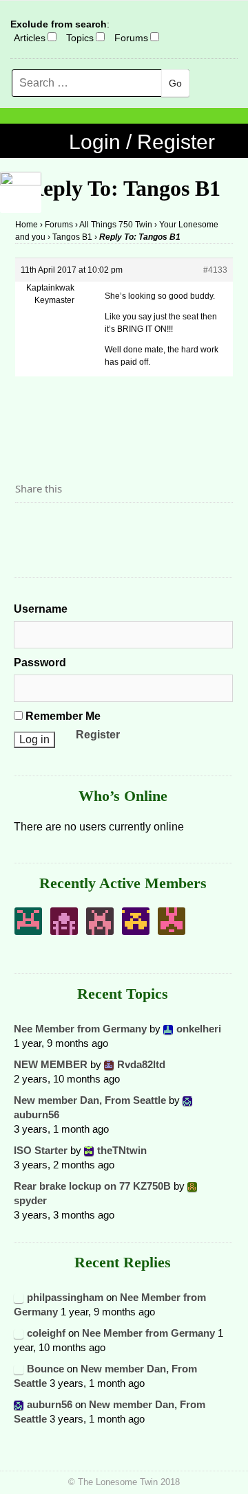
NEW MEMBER (50, 1064)
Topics (80, 37)
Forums (131, 37)
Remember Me (62, 716)
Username (41, 609)
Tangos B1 (72, 237)
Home (26, 224)
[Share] (29, 526)
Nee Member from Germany (80, 1028)
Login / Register (142, 142)
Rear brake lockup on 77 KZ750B (92, 1186)
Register (98, 734)
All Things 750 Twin (115, 224)
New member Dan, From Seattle (90, 1100)
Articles (29, 37)
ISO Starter (41, 1150)
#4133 (215, 270)
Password (40, 662)
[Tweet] (58, 526)
